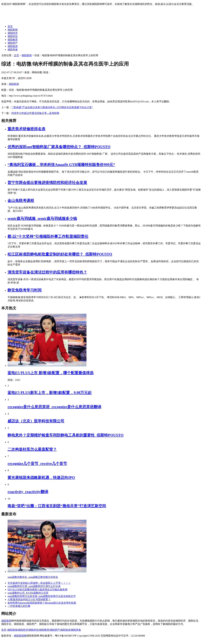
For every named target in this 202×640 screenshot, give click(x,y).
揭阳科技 (13, 36)
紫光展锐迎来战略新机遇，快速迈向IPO (41, 477)
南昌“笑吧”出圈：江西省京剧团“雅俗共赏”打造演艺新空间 (57, 506)
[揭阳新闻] (25, 21)
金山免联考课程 (21, 200)
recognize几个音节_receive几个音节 (37, 463)
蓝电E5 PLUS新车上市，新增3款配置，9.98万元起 (50, 393)
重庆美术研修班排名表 (26, 129)
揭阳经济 (13, 33)
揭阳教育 (13, 39)
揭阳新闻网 (20, 635)
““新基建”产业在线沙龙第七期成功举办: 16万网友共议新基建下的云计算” (52, 107)
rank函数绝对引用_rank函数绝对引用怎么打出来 (34, 586)
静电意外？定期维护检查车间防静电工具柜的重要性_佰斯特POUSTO (66, 435)
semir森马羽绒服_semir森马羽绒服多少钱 (42, 218)
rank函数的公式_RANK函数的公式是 (28, 592)
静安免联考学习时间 (25, 290)
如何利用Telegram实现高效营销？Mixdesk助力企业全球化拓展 (42, 602)
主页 (16, 55)
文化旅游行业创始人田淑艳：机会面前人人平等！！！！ (39, 583)
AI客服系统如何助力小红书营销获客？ (29, 599)
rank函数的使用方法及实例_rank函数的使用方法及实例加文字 (42, 596)
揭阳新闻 (13, 29)
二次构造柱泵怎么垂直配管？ (32, 449)
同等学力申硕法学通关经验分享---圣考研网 (35, 113)
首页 (10, 26)
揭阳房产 (13, 43)
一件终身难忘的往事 (19, 606)
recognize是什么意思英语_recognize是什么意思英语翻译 (54, 407)
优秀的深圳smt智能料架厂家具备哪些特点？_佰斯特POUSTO (59, 147)
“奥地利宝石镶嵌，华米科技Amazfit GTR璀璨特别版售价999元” (61, 165)
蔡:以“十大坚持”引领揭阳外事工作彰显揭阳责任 (48, 236)
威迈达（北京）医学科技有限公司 (36, 421)
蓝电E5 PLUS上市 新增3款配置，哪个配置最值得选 (51, 373)
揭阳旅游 (13, 46)
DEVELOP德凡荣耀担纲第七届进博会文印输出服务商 (37, 589)
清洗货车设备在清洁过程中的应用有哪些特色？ (47, 272)
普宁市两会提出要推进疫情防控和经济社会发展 (47, 182)
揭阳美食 (13, 49)
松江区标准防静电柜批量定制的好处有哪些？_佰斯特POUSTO (60, 254)
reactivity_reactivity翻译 (28, 492)
